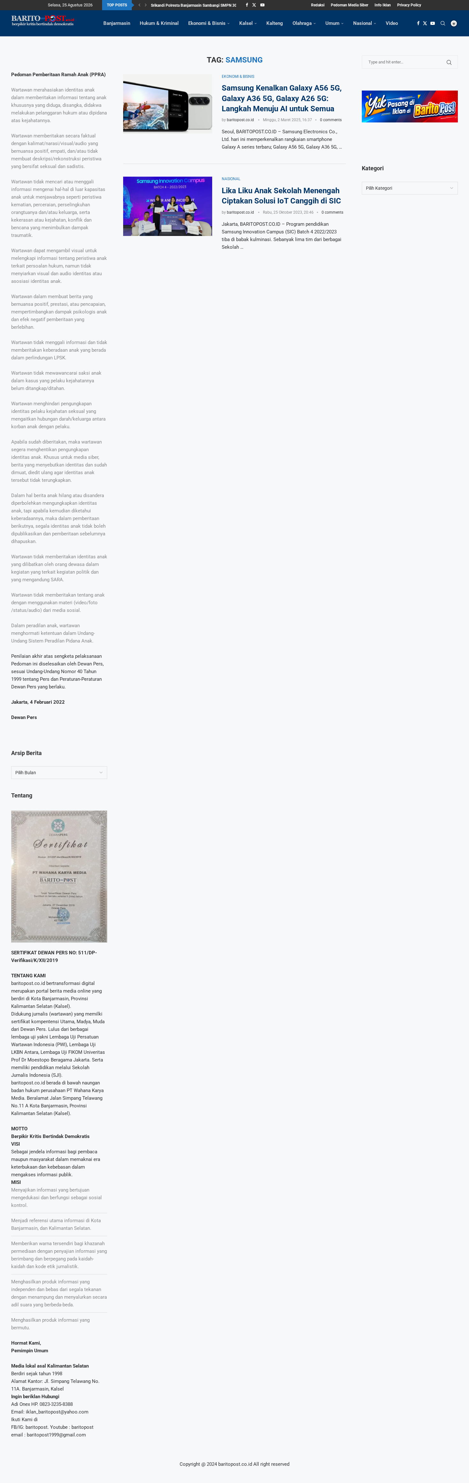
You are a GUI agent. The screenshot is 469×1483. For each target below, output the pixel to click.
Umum (332, 23)
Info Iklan (383, 5)
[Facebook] (247, 5)
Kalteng (274, 23)
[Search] (443, 23)
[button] (139, 5)
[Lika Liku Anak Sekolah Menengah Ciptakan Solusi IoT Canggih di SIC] (167, 206)
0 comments (331, 120)
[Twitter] (254, 5)
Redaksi (317, 5)
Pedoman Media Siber (349, 5)
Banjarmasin (116, 23)
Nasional (362, 23)
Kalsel (246, 23)
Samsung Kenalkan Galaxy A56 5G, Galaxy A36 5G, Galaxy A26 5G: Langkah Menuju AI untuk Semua (282, 98)
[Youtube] (262, 5)
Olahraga (302, 23)
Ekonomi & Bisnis (207, 23)
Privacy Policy (409, 5)
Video (392, 23)
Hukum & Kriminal (159, 23)
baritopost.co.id (240, 120)
